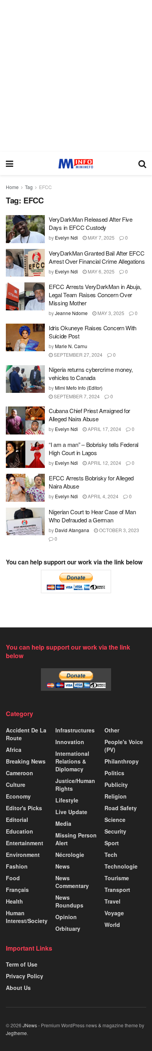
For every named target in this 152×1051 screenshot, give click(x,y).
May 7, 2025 (101, 237)
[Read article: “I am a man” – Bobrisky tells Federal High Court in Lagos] (25, 454)
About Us (18, 987)
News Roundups (69, 901)
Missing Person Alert (76, 839)
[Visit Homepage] (75, 163)
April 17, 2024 (104, 429)
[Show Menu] (9, 163)
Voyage (114, 913)
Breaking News (26, 761)
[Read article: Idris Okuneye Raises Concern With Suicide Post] (25, 338)
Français (17, 889)
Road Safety (120, 808)
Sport (111, 843)
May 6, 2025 (101, 271)
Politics (114, 773)
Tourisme (116, 878)
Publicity (116, 784)
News (62, 866)
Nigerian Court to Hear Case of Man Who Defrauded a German (92, 516)
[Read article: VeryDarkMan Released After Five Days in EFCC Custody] (25, 229)
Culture (15, 784)
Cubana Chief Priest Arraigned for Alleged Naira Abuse (89, 414)
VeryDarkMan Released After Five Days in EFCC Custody (91, 223)
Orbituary (67, 928)
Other (111, 730)
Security (115, 831)
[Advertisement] (76, 76)
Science (114, 819)
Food (13, 878)
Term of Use (21, 964)
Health (14, 901)
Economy (18, 796)
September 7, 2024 (76, 396)
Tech (110, 854)
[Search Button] (142, 163)
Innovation (69, 742)
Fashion (17, 866)
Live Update (71, 812)
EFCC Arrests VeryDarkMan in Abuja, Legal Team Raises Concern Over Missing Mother (95, 294)
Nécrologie (69, 854)
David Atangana (72, 530)
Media (63, 823)
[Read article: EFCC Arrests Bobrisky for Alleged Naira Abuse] (25, 488)
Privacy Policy (24, 976)
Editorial (17, 819)
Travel (112, 901)
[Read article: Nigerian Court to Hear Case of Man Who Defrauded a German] (25, 522)
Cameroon (19, 773)
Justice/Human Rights (75, 784)
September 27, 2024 (78, 354)
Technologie (121, 866)
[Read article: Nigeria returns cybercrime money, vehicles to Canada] (25, 379)
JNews (30, 1025)
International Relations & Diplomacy (72, 761)
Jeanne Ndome (71, 313)
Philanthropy (121, 761)
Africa (13, 749)
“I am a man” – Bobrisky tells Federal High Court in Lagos (93, 448)
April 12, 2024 (104, 462)
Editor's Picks (24, 808)
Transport (117, 889)
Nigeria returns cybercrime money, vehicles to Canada (91, 373)
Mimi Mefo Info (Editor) (79, 387)
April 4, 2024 (102, 496)
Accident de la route (26, 734)
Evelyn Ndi (66, 237)
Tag (29, 187)
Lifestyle (66, 800)
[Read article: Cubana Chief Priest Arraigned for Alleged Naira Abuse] (25, 420)
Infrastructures (75, 730)
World (112, 924)
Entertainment (24, 843)
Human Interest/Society (27, 917)
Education (19, 831)
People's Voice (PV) (123, 745)
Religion (115, 796)
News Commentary (72, 882)
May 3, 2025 (110, 313)
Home (12, 187)
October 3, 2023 (118, 530)
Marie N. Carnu (71, 346)
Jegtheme (16, 1033)
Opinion (66, 917)
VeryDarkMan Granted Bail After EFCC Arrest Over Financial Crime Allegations (97, 257)
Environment (23, 854)
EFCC (45, 187)
